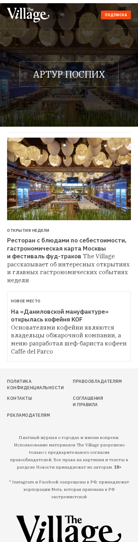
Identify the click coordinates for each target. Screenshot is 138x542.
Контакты (19, 398)
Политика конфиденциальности (25, 384)
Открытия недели (28, 230)
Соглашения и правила (88, 401)
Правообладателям (89, 381)
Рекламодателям (25, 415)
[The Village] (29, 16)
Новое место (26, 301)
